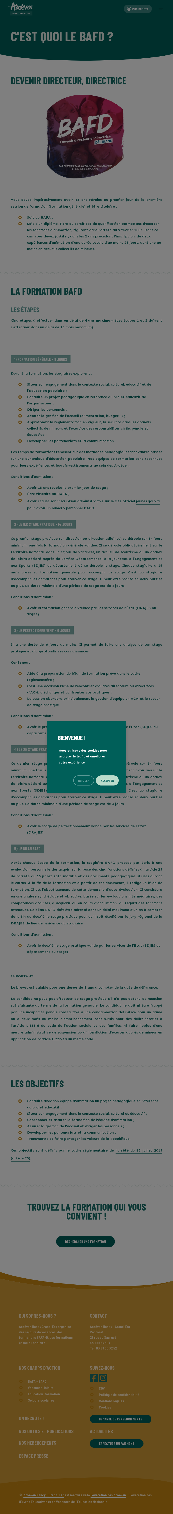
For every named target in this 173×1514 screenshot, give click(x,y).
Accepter (107, 780)
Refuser (83, 780)
